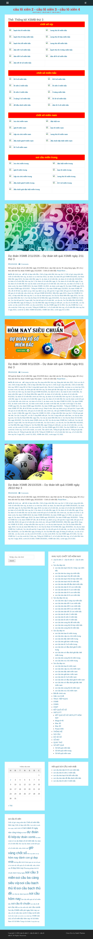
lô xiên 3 (14, 413)
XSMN (55, 704)
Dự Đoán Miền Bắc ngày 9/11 (34, 394)
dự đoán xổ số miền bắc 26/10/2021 (71, 508)
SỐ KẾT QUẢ (58, 745)
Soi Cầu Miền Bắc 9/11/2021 (73, 422)
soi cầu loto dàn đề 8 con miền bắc (68, 609)
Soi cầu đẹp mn (59, 663)
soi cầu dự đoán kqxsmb (42, 295)
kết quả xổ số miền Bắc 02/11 (73, 291)
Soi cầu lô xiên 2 (49, 422)
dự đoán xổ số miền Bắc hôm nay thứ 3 (21, 281)
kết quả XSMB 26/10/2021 (54, 522)
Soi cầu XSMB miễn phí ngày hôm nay (22, 910)
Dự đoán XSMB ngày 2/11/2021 (57, 288)
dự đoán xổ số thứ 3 (74, 284)
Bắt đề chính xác (15, 274)
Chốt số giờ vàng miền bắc (74, 274)
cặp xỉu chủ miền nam (22, 134)
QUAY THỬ (57, 742)
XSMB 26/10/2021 (41, 539)
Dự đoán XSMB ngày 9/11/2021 (30, 406)
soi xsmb (29, 307)
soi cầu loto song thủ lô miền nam (67, 688)
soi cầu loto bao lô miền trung (66, 633)
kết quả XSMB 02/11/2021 (43, 293)
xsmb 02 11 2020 (23, 310)
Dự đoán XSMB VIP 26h (27, 520)
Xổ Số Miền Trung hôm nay (31, 921)
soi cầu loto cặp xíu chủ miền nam (67, 669)
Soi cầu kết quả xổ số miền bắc (43, 300)
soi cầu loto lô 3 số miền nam (66, 677)
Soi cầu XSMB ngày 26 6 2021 (66, 534)
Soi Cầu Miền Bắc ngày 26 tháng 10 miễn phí (59, 531)
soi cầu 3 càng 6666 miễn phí (37, 415)
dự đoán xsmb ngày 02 (57, 286)
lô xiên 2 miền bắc (21, 86)
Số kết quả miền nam (63, 753)
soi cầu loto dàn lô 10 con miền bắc (68, 587)
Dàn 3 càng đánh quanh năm (37, 387)
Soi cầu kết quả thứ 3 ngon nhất (21, 300)
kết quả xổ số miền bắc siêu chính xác (21, 293)
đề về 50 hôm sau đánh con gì (33, 408)
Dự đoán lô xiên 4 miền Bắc (70, 392)
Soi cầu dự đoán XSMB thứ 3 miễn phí (61, 420)
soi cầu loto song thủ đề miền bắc (67, 622)
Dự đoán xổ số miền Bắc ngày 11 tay (70, 281)
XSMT (55, 707)
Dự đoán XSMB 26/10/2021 (41, 515)
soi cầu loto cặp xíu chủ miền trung (68, 636)
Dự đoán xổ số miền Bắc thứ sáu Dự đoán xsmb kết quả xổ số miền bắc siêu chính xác (37, 284)
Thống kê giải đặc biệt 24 (61, 430)
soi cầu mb (58, 300)
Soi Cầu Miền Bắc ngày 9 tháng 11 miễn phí (46, 425)
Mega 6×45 (59, 721)
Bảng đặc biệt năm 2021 (65, 382)
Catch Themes (80, 933)
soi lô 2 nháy (27, 913)
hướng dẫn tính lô (20, 862)
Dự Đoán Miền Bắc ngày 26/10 (31, 508)
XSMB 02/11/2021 (36, 310)
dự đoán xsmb (48, 401)
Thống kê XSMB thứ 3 (39, 307)
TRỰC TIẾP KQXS (60, 699)
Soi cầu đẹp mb (59, 565)
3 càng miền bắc (59, 92)
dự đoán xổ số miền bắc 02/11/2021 (70, 279)
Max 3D (58, 723)
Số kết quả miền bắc (62, 748)
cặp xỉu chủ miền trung (23, 176)
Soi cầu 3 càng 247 (20, 415)
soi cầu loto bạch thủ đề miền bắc (67, 576)
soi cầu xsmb (19, 534)
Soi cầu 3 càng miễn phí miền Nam (59, 415)
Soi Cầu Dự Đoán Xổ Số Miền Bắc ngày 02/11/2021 (42, 298)
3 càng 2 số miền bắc (22, 99)
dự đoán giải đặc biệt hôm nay (35, 389)
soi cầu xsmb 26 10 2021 (33, 534)
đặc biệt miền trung (65, 163)
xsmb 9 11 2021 (31, 434)
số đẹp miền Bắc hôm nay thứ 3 (22, 295)
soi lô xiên (36, 913)
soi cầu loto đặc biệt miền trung (66, 639)
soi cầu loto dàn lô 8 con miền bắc (67, 595)
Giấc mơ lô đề (58, 696)
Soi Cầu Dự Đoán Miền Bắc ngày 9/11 (26, 418)
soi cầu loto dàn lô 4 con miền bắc (67, 590)
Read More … (62, 271)
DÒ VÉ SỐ (57, 737)
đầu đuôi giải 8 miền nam (23, 141)
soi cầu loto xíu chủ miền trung (66, 661)
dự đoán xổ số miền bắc (50, 279)
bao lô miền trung (64, 170)
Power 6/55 (59, 729)
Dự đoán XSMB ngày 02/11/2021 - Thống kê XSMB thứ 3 (27, 288)
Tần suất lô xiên (47, 430)
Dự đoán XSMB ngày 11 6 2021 (61, 515)
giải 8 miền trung (20, 170)
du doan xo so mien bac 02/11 (37, 277)
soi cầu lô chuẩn (20, 903)
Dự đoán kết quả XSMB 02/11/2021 (65, 277)
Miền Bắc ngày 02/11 (60, 293)
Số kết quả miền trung (63, 751)
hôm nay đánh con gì (39, 291)
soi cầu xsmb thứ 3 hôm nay (26, 536)
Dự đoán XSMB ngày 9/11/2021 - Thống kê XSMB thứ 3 (60, 406)
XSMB (55, 701)
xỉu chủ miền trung (21, 163)
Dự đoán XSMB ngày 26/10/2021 (44, 517)
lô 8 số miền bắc (59, 79)
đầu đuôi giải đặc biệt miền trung (27, 189)
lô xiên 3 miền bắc (60, 86)
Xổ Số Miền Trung (18, 921)
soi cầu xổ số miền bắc (70, 303)
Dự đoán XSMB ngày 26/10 (23, 517)
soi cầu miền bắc (23, 907)
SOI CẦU (56, 734)
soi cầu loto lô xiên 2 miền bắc (66, 614)
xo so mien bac (27, 916)
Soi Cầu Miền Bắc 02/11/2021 (73, 300)
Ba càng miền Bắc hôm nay (47, 382)
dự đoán (50, 277)
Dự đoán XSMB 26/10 (23, 515)
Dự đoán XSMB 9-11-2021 (62, 401)
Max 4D (58, 726)
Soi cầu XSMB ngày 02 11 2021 (54, 305)
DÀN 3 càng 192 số (21, 387)
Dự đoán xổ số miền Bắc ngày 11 (46, 281)
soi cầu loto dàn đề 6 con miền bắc (68, 606)
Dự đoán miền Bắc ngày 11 (32, 279)
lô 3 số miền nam (20, 147)
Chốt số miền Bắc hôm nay (17, 277)
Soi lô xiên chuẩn (28, 430)
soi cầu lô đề (35, 904)
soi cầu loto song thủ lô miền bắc (67, 628)
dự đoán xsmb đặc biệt (51, 403)
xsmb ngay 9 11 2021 (56, 434)
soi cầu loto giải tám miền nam (66, 674)
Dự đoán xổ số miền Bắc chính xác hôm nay (30, 396)
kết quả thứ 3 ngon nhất (55, 291)
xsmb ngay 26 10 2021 (67, 539)
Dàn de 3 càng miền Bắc (56, 387)
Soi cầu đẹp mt (59, 631)
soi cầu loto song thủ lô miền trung (67, 658)
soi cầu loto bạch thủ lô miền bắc (67, 581)
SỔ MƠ (56, 740)
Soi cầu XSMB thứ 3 (72, 305)
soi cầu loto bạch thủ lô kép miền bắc (68, 579)
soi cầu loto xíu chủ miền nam (66, 691)
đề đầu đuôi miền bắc (22, 105)
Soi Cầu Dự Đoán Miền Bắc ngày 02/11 (64, 295)
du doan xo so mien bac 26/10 (37, 505)
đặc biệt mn (55, 121)
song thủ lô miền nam (59, 134)
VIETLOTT (57, 712)
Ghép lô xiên (48, 408)
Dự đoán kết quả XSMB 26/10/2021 (65, 505)
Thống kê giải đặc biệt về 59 (29, 432)
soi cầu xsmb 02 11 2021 (21, 305)
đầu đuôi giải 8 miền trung (24, 183)
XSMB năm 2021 (48, 310)
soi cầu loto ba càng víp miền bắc (67, 573)
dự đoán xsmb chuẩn (36, 403)
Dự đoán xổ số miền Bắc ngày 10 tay (70, 510)
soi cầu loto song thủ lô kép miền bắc (68, 625)
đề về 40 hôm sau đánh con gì (21, 291)
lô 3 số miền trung (64, 183)
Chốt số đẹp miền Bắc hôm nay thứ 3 (52, 274)
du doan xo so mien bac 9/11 (74, 387)
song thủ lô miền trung (66, 176)
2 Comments (24, 264)
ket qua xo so (31, 862)
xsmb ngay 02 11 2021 (62, 310)
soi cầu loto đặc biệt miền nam (66, 671)
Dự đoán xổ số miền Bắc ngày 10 (46, 510)
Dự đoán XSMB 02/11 (23, 286)
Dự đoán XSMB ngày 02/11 (75, 286)
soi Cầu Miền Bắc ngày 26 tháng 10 (31, 531)
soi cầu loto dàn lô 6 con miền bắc (67, 592)
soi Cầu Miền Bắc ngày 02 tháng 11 (20, 303)
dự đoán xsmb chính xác (20, 403)
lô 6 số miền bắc (20, 79)
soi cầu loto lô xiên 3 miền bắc (66, 617)
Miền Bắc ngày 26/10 (71, 522)
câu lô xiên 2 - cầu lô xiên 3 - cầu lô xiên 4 (46, 9)
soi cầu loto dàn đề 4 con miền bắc (68, 603)
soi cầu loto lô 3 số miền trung (66, 644)
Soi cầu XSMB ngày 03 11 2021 (52, 427)
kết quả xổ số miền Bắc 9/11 (17, 411)
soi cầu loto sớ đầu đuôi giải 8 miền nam (70, 680)
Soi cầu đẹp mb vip (60, 598)
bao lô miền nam (57, 128)
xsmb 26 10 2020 (28, 539)
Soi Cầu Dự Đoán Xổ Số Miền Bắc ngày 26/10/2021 (56, 527)
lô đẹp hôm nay (17, 868)
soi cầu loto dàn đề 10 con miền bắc (68, 611)
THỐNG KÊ (57, 731)
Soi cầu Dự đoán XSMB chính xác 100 (35, 420)
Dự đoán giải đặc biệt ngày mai (55, 389)
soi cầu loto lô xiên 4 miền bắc (66, 620)
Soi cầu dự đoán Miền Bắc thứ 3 (51, 418)
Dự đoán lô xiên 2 (54, 392)
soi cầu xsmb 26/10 (48, 534)
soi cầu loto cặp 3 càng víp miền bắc (68, 601)
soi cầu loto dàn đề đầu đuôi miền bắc (69, 584)
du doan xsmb (12, 389)
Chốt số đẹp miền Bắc (31, 274)
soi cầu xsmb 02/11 (36, 305)
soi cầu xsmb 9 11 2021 (20, 427)
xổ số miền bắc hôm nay (56, 307)
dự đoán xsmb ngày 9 (67, 403)
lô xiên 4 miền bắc (21, 92)
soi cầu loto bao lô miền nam (65, 666)
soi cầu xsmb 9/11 (35, 427)
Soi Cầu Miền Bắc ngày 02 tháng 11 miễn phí (47, 303)
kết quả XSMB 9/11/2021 (62, 411)
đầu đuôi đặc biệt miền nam (61, 141)
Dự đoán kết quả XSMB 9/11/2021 (36, 392)
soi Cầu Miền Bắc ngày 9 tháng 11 (19, 425)
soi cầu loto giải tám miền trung (66, 641)
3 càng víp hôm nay (30, 382)
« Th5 (10, 806)
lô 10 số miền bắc (59, 99)
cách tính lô (18, 828)
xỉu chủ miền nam (21, 121)
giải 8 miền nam (20, 128)
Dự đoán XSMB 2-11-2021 (40, 286)
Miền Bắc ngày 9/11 (24, 413)
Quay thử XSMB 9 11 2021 (41, 413)
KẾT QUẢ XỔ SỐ (60, 710)
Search (12, 561)
